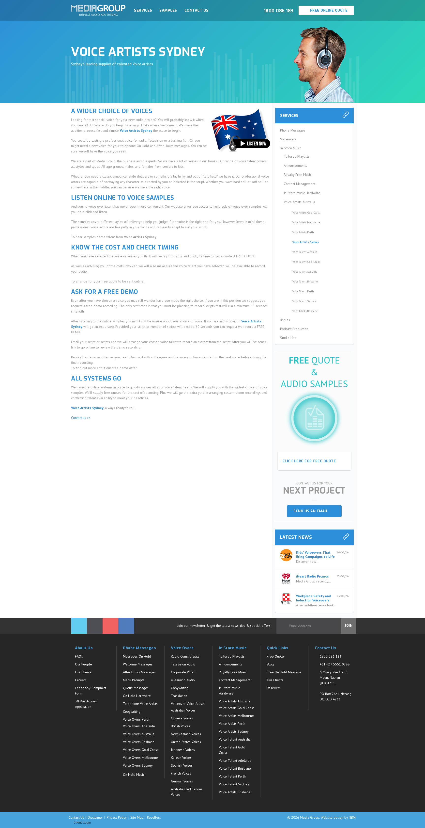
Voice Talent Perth (303, 291)
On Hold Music (133, 774)
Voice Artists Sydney (305, 242)
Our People (83, 664)
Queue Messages (136, 688)
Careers (81, 680)
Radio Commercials (185, 656)
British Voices (180, 726)
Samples (168, 10)
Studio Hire (288, 337)
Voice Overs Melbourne (140, 757)
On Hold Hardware (137, 696)
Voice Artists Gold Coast (306, 212)
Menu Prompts (133, 680)
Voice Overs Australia (138, 734)
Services (143, 10)
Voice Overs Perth (136, 719)
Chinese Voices (182, 718)
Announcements (295, 165)
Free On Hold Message (284, 672)
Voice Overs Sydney (138, 765)
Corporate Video (183, 672)
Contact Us (196, 10)
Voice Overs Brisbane (138, 742)
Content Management (299, 184)
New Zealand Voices (186, 734)
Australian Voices (183, 710)
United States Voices (186, 742)
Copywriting (131, 711)
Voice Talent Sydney (304, 301)
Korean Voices (181, 757)
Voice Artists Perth (303, 232)
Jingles (285, 320)
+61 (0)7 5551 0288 (335, 664)
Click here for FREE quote (309, 461)
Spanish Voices (182, 765)
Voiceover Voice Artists (187, 703)
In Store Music (290, 148)
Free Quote (275, 656)
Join (348, 625)
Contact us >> (81, 417)
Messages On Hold (137, 656)
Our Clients (83, 672)
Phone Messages (292, 130)
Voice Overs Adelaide (139, 726)
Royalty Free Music (297, 174)
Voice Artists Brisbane (305, 311)
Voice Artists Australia (299, 202)
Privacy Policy (117, 817)
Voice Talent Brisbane (305, 281)
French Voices (181, 773)
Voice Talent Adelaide (304, 271)
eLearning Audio (183, 680)
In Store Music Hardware (302, 193)
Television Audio (183, 664)
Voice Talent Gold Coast (306, 262)
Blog (270, 664)
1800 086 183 (330, 656)
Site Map (136, 817)
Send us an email (312, 511)
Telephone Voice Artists (140, 703)
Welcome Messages (137, 664)
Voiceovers (288, 139)
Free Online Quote (328, 10)
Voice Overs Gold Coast (140, 749)
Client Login (82, 822)
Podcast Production (294, 329)
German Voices (182, 781)
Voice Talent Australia (304, 252)
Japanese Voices (183, 749)
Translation (179, 696)
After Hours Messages (139, 672)
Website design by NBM (338, 817)
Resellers (274, 688)
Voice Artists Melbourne (306, 222)
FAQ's (79, 656)
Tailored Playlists (296, 156)
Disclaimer (95, 817)
